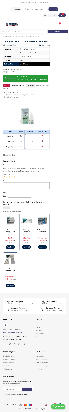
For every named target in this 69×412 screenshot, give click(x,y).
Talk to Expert (45, 45)
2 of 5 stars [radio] (7, 177)
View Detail (10, 247)
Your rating (7, 174)
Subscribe (27, 389)
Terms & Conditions (41, 359)
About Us (38, 324)
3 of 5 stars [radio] (9, 177)
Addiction (11, 36)
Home (5, 36)
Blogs (37, 337)
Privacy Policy (40, 356)
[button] (62, 15)
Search (52, 9)
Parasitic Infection (8, 363)
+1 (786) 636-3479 (42, 2)
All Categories (7, 369)
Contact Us (39, 327)
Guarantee (39, 330)
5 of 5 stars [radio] (14, 177)
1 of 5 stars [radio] (4, 177)
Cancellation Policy (41, 366)
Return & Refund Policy (43, 363)
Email (5, 196)
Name (5, 192)
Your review (7, 181)
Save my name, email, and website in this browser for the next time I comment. (23, 203)
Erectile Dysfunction (9, 356)
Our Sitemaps (40, 333)
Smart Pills (6, 366)
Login (53, 15)
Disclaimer (39, 369)
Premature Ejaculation (9, 359)
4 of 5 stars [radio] (12, 177)
